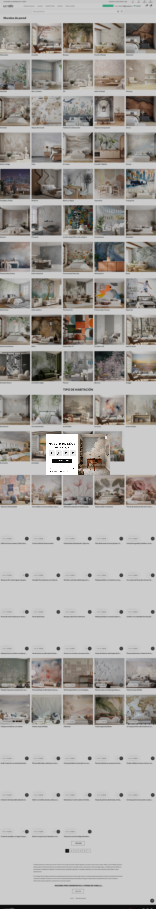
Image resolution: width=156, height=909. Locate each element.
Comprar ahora (62, 460)
